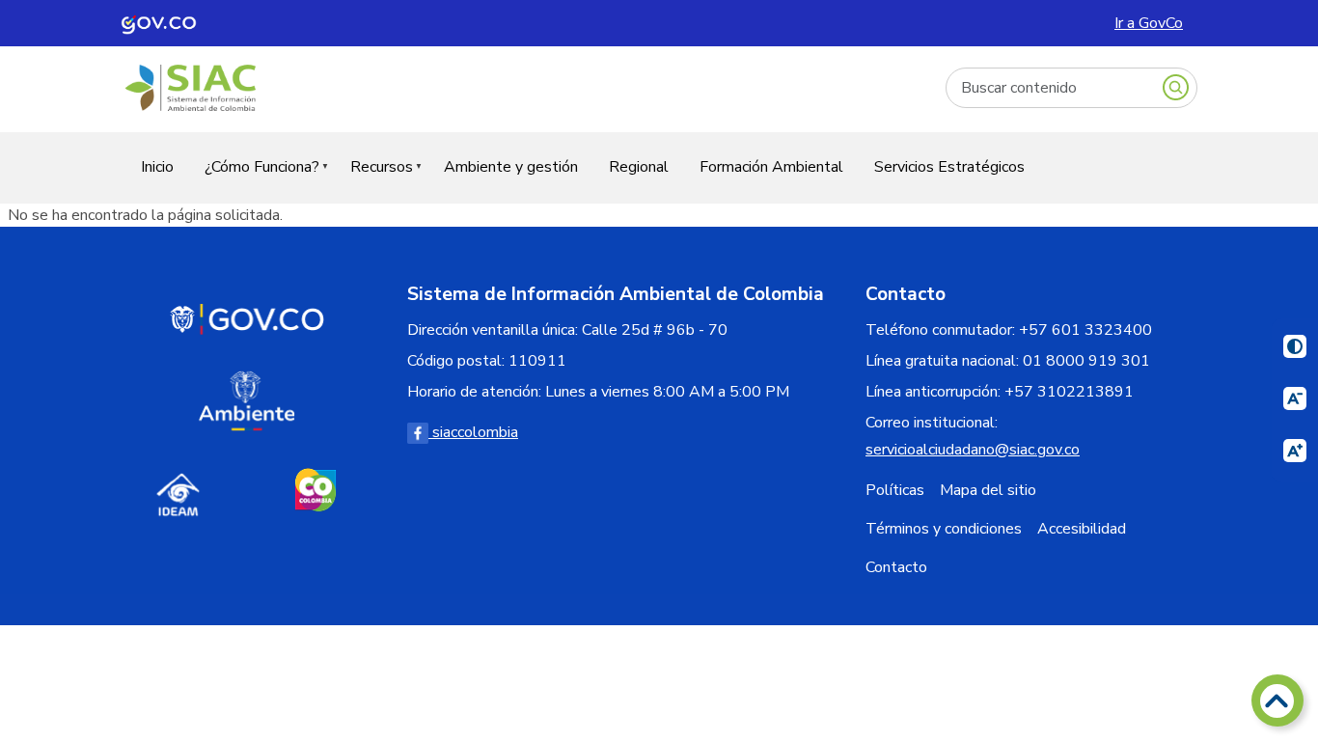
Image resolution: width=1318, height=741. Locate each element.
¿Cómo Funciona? (254, 179)
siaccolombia (473, 432)
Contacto (896, 567)
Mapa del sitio (988, 490)
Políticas (894, 490)
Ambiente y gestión (511, 167)
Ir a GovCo (1148, 23)
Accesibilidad (1081, 528)
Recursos (374, 179)
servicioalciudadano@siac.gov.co (972, 449)
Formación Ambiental (771, 167)
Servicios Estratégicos (949, 167)
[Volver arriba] (1277, 700)
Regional (639, 167)
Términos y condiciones (943, 528)
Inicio (157, 167)
